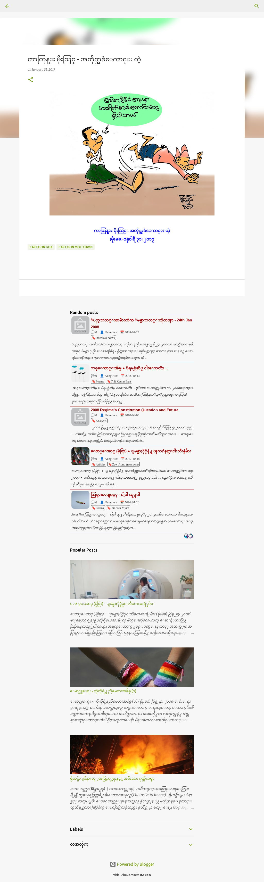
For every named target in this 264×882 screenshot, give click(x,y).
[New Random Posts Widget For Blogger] (188, 536)
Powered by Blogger (135, 864)
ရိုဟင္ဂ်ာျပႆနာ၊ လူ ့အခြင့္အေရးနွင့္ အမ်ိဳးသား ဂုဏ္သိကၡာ (112, 778)
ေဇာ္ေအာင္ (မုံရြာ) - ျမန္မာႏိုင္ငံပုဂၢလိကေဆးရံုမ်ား (111, 604)
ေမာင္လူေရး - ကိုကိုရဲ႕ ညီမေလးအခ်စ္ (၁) (103, 691)
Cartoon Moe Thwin (76, 247)
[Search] (22, 6)
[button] (31, 80)
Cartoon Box (41, 247)
